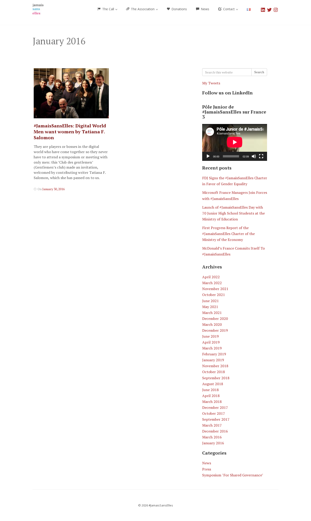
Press (206, 469)
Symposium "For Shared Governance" (232, 475)
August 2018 (212, 383)
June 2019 (210, 336)
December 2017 (215, 407)
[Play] (208, 156)
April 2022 (211, 276)
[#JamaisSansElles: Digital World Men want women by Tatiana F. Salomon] (71, 93)
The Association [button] (143, 9)
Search (259, 72)
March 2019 (212, 348)
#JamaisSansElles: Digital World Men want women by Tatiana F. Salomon (70, 132)
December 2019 (215, 330)
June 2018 (210, 389)
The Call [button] (108, 9)
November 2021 (215, 288)
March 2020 (212, 324)
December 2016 (215, 431)
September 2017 (215, 419)
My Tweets (211, 83)
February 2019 (214, 354)
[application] (234, 142)
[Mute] (254, 156)
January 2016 (213, 442)
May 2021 (210, 306)
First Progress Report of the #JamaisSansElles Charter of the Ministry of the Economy (228, 233)
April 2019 (211, 342)
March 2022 (212, 282)
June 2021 (210, 300)
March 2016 (212, 437)
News (204, 9)
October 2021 (213, 294)
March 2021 (212, 312)
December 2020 (215, 318)
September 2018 (215, 377)
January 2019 (213, 359)
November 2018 (215, 365)
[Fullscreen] (261, 156)
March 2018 (212, 401)
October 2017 (213, 413)
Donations (179, 9)
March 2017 (212, 425)
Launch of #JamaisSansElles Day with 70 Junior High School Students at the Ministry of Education (233, 213)
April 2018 (211, 395)
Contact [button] (229, 9)
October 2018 (213, 371)
